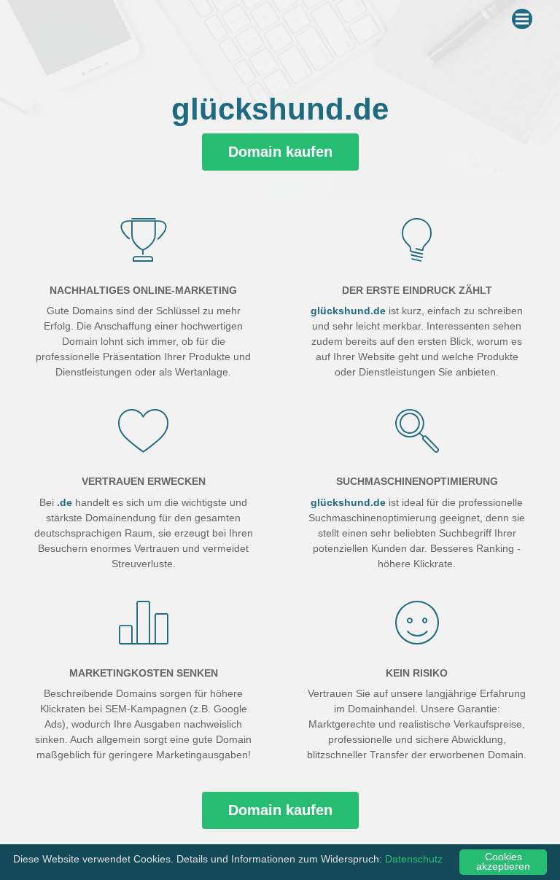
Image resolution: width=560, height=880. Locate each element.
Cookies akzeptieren (503, 862)
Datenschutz (414, 859)
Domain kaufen (280, 152)
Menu (522, 19)
